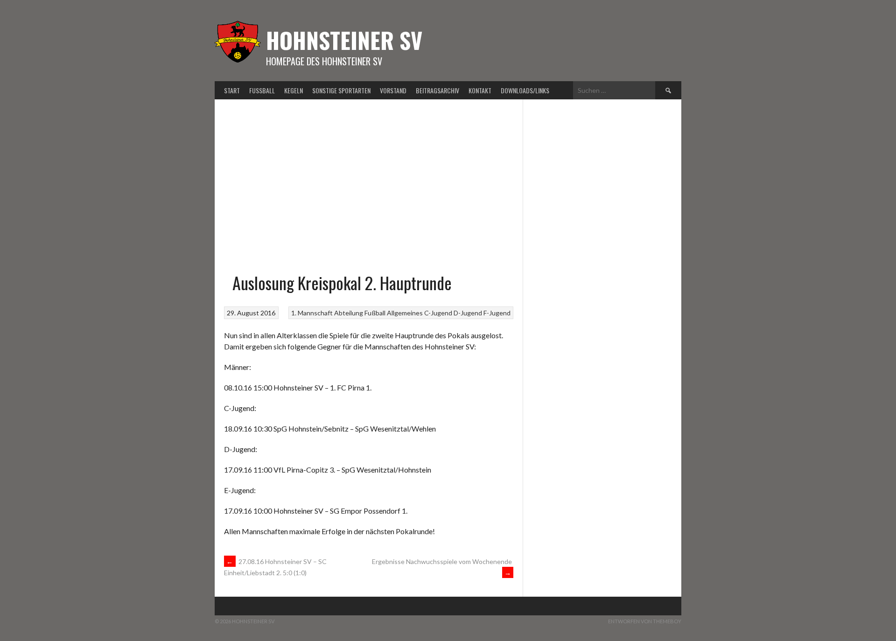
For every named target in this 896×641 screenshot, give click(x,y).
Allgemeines (405, 313)
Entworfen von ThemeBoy (644, 621)
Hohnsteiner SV (344, 39)
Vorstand (393, 90)
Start (232, 90)
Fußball (262, 90)
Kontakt (480, 90)
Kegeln (293, 90)
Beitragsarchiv (437, 90)
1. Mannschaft (312, 313)
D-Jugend (468, 313)
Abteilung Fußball (359, 313)
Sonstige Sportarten (341, 90)
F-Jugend (497, 313)
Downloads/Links (525, 90)
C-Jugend (438, 313)
